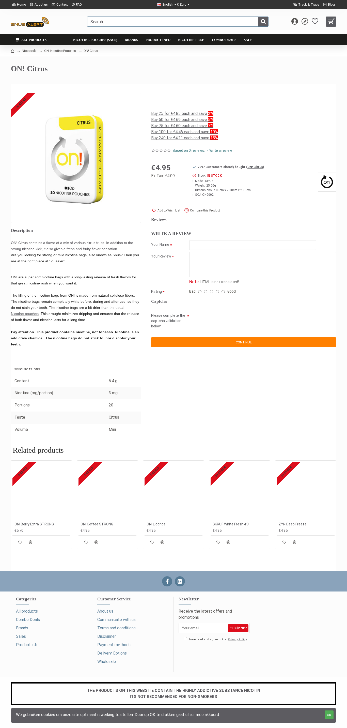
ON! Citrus (91, 51)
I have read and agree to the (217, 639)
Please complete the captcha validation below (168, 320)
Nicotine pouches (25, 314)
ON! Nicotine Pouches (60, 51)
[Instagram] (180, 581)
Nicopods (29, 51)
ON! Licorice (156, 524)
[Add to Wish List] (20, 542)
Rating (156, 292)
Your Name (160, 244)
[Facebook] (167, 581)
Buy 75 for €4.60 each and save (182, 125)
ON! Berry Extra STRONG (34, 524)
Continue (244, 342)
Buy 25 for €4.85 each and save (182, 113)
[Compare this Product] (30, 542)
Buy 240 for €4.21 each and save (184, 137)
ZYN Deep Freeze (293, 524)
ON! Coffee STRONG (97, 524)
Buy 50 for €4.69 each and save (182, 119)
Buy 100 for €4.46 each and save (184, 131)
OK (329, 715)
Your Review (161, 256)
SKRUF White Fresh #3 (231, 524)
